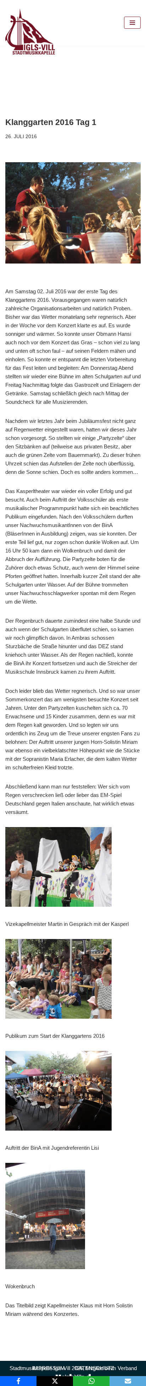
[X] (54, 1381)
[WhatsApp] (91, 1381)
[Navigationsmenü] (132, 23)
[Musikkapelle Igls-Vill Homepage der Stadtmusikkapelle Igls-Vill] (30, 32)
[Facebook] (18, 1381)
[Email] (128, 1381)
